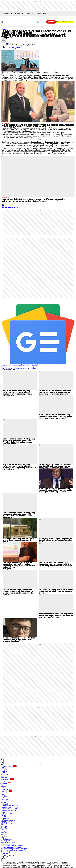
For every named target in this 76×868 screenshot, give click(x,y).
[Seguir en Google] (2, 74)
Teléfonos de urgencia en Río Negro (13, 849)
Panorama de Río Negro (10, 807)
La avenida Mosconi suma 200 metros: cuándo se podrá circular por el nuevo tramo (56, 591)
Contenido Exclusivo (7, 820)
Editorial (4, 804)
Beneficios (4, 853)
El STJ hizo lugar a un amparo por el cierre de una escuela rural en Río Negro (18, 540)
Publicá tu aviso (6, 839)
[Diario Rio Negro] (2, 861)
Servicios (3, 777)
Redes (2, 781)
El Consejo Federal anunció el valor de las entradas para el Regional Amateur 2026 (56, 540)
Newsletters (7, 779)
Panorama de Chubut (9, 809)
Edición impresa (6, 823)
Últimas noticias (7, 13)
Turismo (3, 776)
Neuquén (17, 13)
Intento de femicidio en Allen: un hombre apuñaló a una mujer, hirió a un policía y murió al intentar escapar (55, 564)
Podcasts (3, 817)
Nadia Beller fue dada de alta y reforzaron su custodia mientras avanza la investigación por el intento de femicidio (19, 393)
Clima (3, 794)
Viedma (45, 13)
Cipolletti (38, 13)
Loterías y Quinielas (7, 842)
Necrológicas (5, 841)
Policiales (3, 815)
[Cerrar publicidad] (2, 760)
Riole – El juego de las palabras (11, 845)
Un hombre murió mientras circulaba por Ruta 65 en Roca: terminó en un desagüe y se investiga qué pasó (55, 392)
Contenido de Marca (7, 822)
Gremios (4, 769)
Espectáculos (6, 789)
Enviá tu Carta (6, 814)
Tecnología (5, 799)
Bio (2, 798)
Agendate (5, 783)
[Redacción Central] (3, 39)
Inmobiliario (4, 818)
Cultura (3, 786)
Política (4, 29)
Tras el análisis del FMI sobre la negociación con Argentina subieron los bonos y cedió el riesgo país (33, 200)
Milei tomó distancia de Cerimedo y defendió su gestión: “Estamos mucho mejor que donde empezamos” (56, 416)
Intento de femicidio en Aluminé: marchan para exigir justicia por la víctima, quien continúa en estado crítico (18, 592)
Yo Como (4, 801)
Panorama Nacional (8, 810)
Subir (4, 859)
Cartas (3, 812)
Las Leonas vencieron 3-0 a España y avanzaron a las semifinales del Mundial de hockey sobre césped (19, 440)
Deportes (3, 785)
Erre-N (4, 788)
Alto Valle (3, 828)
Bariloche (30, 13)
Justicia (4, 771)
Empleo (3, 837)
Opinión (3, 802)
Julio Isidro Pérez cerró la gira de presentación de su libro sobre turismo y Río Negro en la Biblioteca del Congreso (19, 564)
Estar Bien (5, 791)
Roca (23, 13)
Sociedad (3, 793)
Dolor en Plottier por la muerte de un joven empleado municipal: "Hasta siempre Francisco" (19, 639)
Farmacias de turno (7, 844)
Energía (3, 773)
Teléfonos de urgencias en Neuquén (13, 850)
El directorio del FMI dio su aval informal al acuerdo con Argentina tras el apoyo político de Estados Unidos (37, 125)
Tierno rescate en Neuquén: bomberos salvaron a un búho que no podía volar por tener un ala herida (56, 615)
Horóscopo (5, 796)
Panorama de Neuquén (9, 806)
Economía (4, 774)
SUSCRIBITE (65, 22)
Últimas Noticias (8, 766)
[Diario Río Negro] (38, 22)
